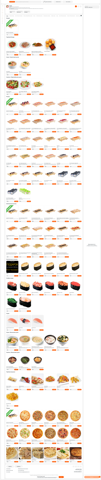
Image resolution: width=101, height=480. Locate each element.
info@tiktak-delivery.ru (78, 471)
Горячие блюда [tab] (11, 15)
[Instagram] (81, 466)
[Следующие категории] (81, 15)
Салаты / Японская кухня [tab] (71, 15)
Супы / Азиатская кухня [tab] (18, 15)
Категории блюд (21, 470)
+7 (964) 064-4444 (78, 469)
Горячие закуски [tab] (78, 15)
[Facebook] (76, 466)
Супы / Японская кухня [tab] (62, 15)
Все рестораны (12, 1)
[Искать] (41, 2)
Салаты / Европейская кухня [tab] (27, 15)
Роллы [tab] (34, 15)
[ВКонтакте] (73, 466)
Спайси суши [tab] (53, 15)
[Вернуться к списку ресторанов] (2, 6)
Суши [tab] (57, 15)
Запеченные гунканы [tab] (47, 15)
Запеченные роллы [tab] (39, 15)
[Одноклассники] (78, 466)
